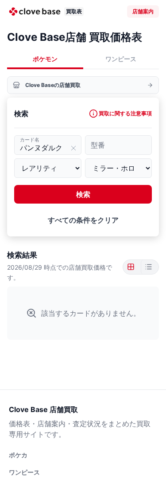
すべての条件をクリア (83, 220)
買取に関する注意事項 (125, 113)
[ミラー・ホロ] (118, 168)
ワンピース (120, 59)
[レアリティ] (47, 168)
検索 (83, 194)
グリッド (132, 267)
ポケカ (18, 455)
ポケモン (45, 59)
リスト (148, 267)
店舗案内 (143, 11)
